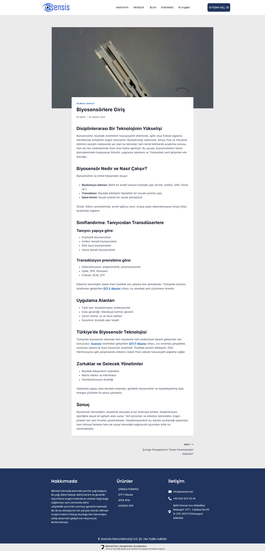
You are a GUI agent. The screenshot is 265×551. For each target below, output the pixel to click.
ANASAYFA (122, 7)
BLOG (153, 7)
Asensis (96, 343)
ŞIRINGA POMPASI (128, 489)
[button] (139, 7)
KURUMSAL (167, 7)
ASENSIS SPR (125, 505)
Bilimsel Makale (85, 103)
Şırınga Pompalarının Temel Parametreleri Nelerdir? (168, 449)
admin (83, 117)
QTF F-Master (112, 288)
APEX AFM (124, 500)
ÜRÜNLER (138, 7)
